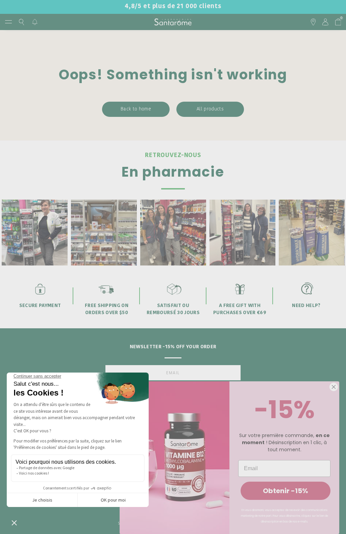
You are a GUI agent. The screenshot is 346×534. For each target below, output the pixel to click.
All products (210, 109)
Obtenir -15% (285, 490)
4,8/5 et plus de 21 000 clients (173, 6)
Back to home (136, 109)
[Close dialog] (333, 387)
